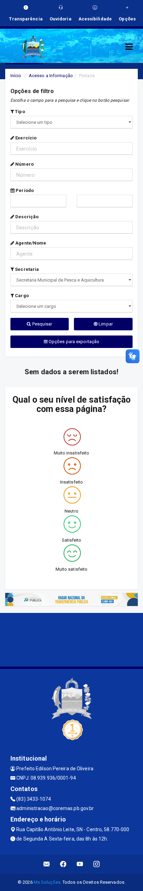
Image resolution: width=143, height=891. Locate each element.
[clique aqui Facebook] (63, 864)
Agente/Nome (30, 243)
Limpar (105, 324)
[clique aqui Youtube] (80, 864)
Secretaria (26, 269)
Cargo (21, 295)
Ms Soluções (47, 882)
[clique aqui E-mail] (47, 864)
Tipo (19, 111)
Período (24, 190)
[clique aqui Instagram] (97, 864)
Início (16, 75)
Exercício (25, 137)
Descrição (26, 216)
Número (24, 164)
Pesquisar (41, 324)
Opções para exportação (73, 341)
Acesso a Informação (51, 75)
